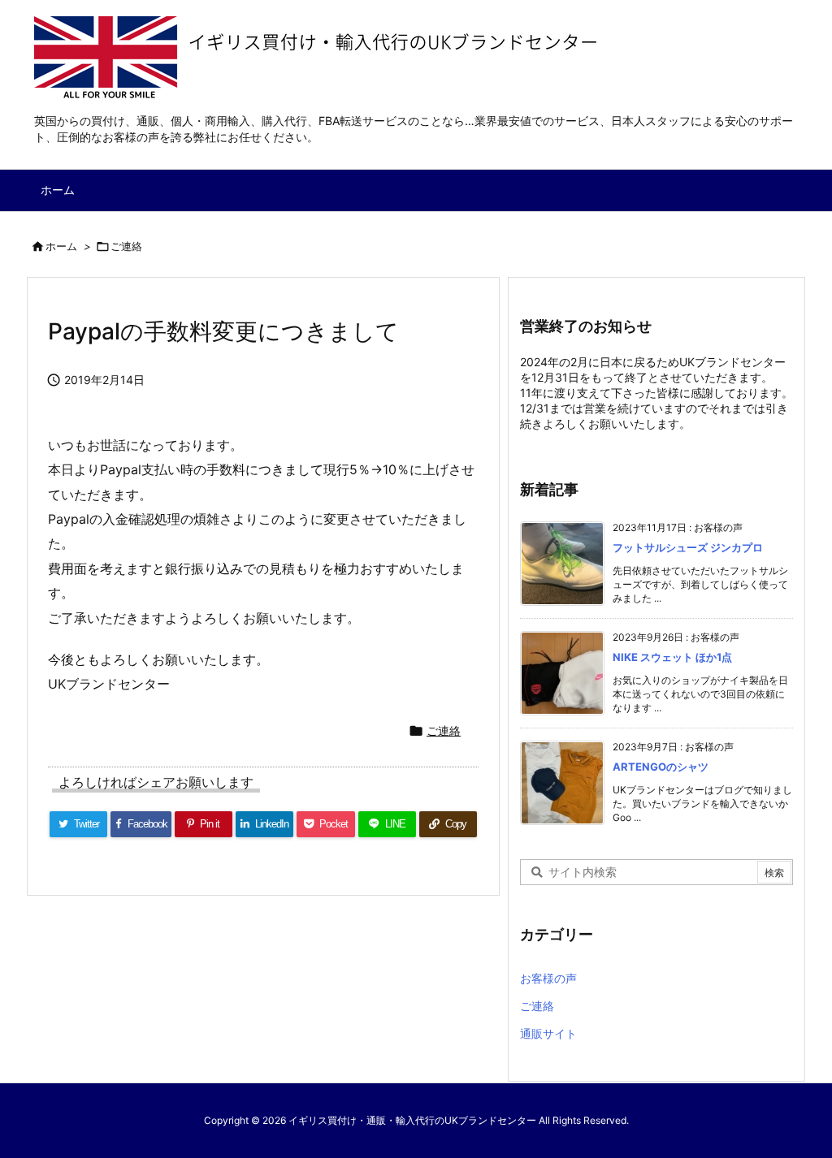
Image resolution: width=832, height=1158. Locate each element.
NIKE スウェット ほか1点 (672, 656)
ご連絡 (126, 246)
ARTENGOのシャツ (660, 766)
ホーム (61, 246)
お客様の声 (548, 978)
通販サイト (548, 1033)
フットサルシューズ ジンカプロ (688, 547)
